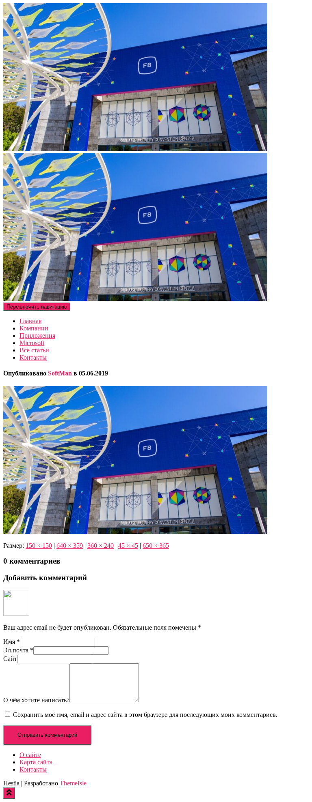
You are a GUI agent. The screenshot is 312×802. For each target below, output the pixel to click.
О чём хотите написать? (36, 700)
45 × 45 (128, 545)
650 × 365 (156, 545)
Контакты (33, 357)
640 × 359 (69, 545)
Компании (34, 328)
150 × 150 (39, 545)
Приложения (37, 335)
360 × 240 (100, 545)
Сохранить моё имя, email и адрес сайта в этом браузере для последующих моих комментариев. (145, 714)
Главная (30, 320)
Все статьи (34, 350)
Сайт (10, 658)
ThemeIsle (73, 783)
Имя (11, 641)
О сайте (30, 754)
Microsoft (32, 342)
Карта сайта (36, 762)
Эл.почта (18, 650)
